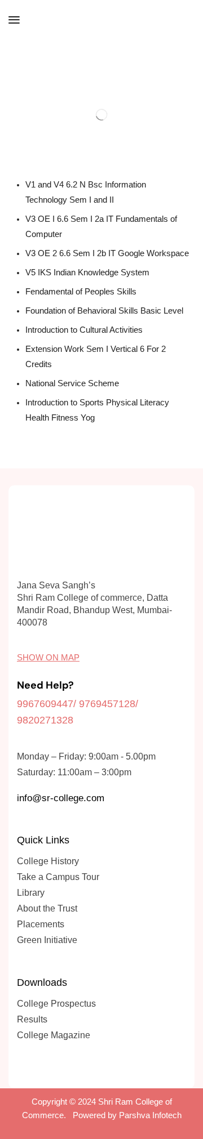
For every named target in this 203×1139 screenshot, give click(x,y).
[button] (14, 19)
